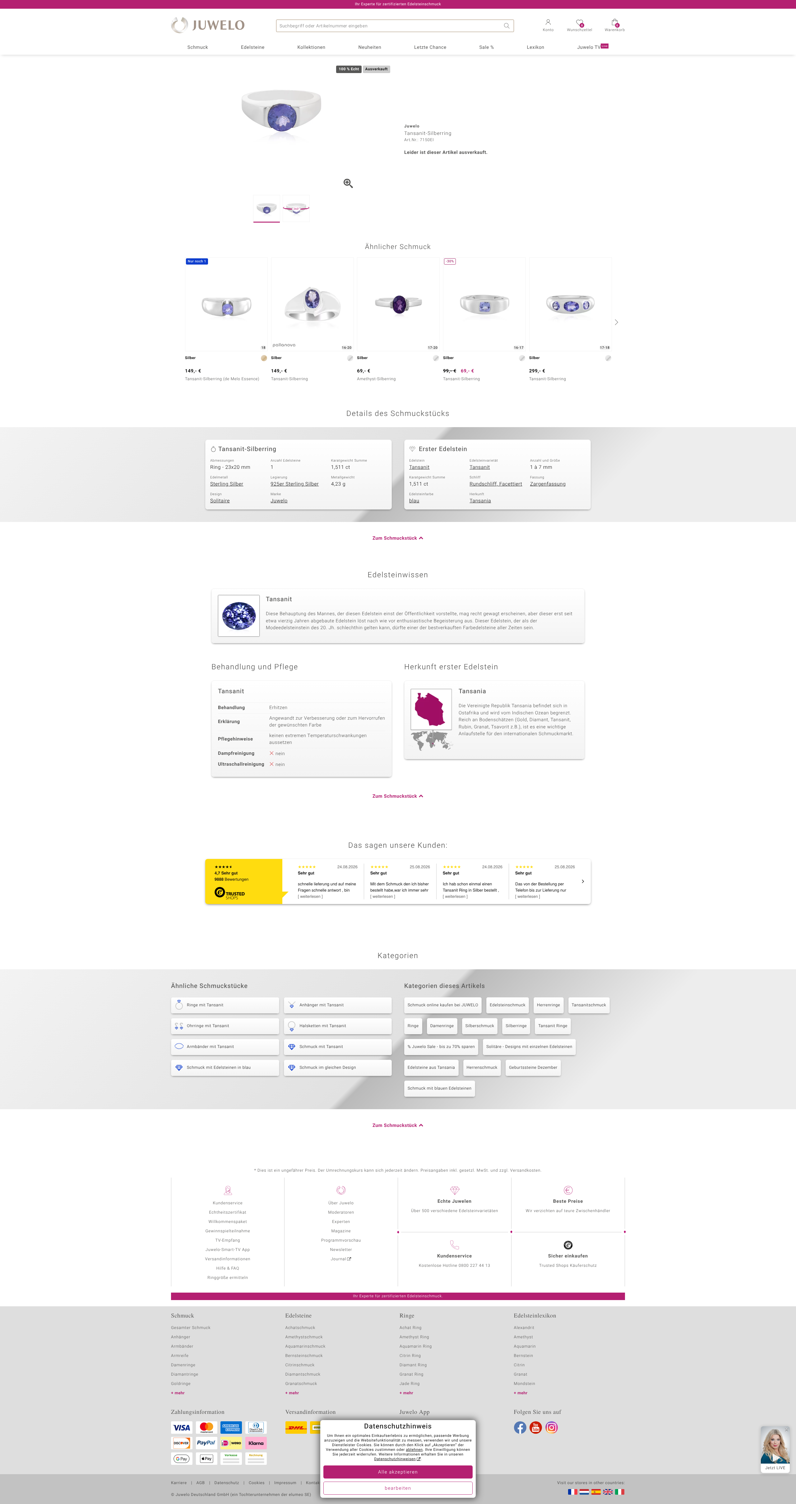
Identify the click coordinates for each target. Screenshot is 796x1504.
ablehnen (414, 1450)
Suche (508, 26)
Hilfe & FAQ (227, 1268)
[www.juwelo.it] (619, 1492)
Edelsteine (253, 47)
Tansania (480, 501)
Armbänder (182, 1346)
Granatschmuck (301, 1384)
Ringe (413, 1026)
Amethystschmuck (304, 1337)
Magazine (341, 1231)
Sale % (486, 47)
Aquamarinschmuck (305, 1346)
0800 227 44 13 (474, 1266)
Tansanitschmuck (589, 1005)
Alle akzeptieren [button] (398, 1472)
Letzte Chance (430, 47)
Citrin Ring (410, 1356)
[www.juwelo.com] (608, 1492)
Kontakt (313, 1483)
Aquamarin (525, 1346)
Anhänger (180, 1337)
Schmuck (197, 47)
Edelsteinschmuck (507, 1005)
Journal (338, 1259)
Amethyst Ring (414, 1337)
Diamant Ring (413, 1365)
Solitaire (220, 501)
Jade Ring (410, 1384)
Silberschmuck (479, 1026)
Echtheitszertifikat (227, 1213)
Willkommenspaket (227, 1222)
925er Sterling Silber (295, 484)
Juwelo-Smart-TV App (228, 1250)
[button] (548, 26)
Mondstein (524, 1384)
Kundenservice (228, 1203)
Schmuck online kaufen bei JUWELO (443, 1005)
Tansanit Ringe (552, 1026)
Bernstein (523, 1356)
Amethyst (523, 1337)
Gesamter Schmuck (191, 1328)
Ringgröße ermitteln (227, 1278)
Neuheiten (369, 47)
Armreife (180, 1356)
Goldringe (181, 1384)
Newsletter (341, 1250)
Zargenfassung (548, 484)
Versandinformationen (228, 1259)
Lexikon (535, 47)
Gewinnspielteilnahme (227, 1231)
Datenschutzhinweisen (395, 1459)
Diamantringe (184, 1374)
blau (414, 501)
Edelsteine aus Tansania (431, 1068)
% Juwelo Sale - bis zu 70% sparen (441, 1047)
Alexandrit (524, 1328)
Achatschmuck (300, 1328)
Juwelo (279, 501)
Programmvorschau (341, 1240)
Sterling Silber (226, 484)
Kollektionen (312, 47)
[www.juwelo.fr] (572, 1492)
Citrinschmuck (300, 1365)
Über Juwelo (341, 1203)
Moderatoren (341, 1213)
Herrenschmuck (482, 1068)
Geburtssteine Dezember (533, 1068)
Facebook (520, 1427)
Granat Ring (411, 1374)
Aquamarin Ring (416, 1346)
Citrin (519, 1365)
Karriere (179, 1483)
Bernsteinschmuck (304, 1356)
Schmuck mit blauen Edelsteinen (440, 1088)
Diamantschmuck (303, 1374)
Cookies (257, 1483)
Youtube (536, 1427)
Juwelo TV (592, 47)
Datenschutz (227, 1483)
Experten (341, 1222)
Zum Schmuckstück (395, 538)
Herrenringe (548, 1005)
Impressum (285, 1483)
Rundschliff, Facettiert (496, 484)
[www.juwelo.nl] (584, 1492)
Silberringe (516, 1026)
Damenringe (442, 1026)
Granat (521, 1374)
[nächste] (616, 322)
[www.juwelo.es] (596, 1492)
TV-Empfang (227, 1240)
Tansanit (419, 467)
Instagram (551, 1427)
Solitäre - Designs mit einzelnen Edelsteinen (529, 1047)
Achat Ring (411, 1328)
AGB (200, 1483)
